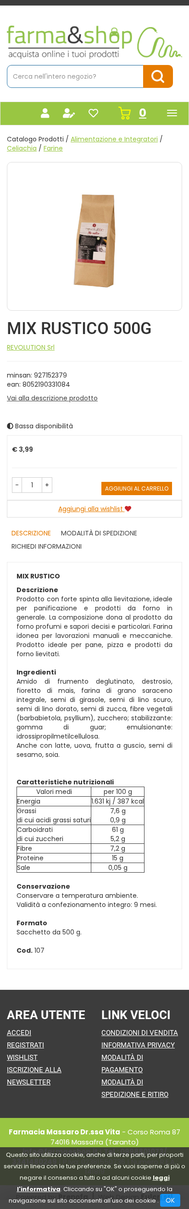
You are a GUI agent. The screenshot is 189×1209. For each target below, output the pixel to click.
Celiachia (22, 148)
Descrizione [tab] (31, 533)
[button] (17, 485)
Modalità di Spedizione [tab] (99, 533)
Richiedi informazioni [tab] (46, 546)
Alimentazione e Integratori (114, 139)
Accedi (19, 1033)
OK (170, 1200)
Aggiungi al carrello (136, 488)
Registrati (25, 1045)
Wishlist (22, 1057)
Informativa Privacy (138, 1045)
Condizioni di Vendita (139, 1033)
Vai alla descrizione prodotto (52, 398)
